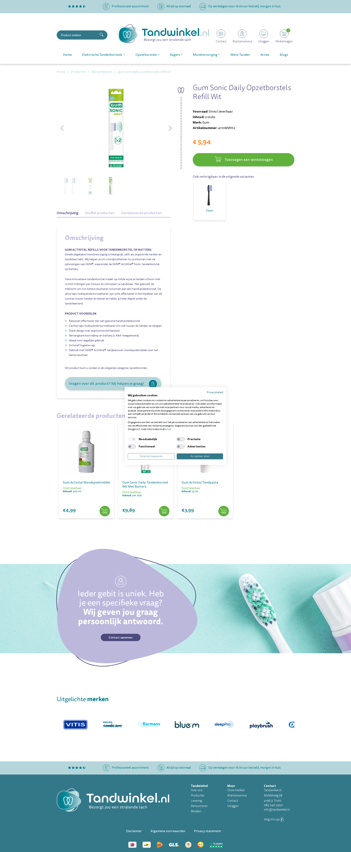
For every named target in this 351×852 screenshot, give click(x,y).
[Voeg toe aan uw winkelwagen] (105, 511)
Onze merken (236, 790)
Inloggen (233, 806)
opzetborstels (138, 368)
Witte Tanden (240, 55)
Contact (232, 801)
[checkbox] (132, 439)
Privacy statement (207, 831)
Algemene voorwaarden (168, 831)
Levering (196, 801)
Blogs (284, 55)
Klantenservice (237, 795)
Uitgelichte (83, 699)
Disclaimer (134, 831)
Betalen (196, 811)
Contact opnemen (120, 637)
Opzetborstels (146, 55)
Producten (198, 795)
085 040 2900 (273, 805)
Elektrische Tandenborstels (102, 55)
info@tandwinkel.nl (277, 810)
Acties (264, 55)
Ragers (175, 55)
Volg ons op (272, 819)
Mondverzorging (205, 55)
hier (169, 429)
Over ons (197, 790)
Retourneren (199, 806)
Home (67, 55)
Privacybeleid (215, 392)
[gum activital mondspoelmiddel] (86, 451)
